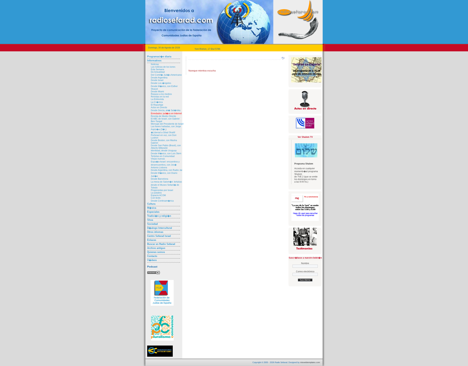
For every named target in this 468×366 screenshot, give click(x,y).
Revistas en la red (160, 96)
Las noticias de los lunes (163, 67)
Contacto (152, 256)
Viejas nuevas (158, 159)
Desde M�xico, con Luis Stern (166, 153)
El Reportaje (157, 105)
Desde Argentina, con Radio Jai (166, 170)
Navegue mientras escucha (202, 70)
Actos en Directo (159, 107)
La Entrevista (157, 99)
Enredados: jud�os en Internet (166, 113)
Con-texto (156, 198)
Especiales (153, 212)
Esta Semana (157, 69)
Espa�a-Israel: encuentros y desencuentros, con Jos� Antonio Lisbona (165, 164)
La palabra (156, 192)
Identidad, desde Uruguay (164, 150)
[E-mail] (283, 59)
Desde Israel (157, 80)
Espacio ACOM (158, 195)
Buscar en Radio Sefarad (161, 244)
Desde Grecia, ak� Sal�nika (165, 110)
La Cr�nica (157, 102)
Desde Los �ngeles (161, 83)
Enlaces (151, 240)
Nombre (305, 263)
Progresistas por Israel (162, 190)
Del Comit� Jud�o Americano (166, 75)
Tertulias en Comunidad (163, 156)
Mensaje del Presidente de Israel (167, 124)
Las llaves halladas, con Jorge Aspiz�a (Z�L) (166, 128)
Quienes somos (156, 252)
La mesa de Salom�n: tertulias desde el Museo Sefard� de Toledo (166, 185)
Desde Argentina (159, 77)
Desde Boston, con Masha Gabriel (164, 141)
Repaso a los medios (161, 94)
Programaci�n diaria (159, 56)
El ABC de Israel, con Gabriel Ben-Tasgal (165, 120)
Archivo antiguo (156, 248)
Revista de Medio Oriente (163, 116)
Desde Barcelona (159, 179)
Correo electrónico (305, 271)
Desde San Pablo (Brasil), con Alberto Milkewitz (166, 146)
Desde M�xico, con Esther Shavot (164, 87)
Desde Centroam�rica (162, 201)
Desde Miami (157, 91)
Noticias (155, 64)
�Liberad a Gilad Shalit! (163, 132)
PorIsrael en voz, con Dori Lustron (163, 136)
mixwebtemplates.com (310, 362)
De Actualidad (158, 72)
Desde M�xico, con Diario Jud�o (164, 174)
